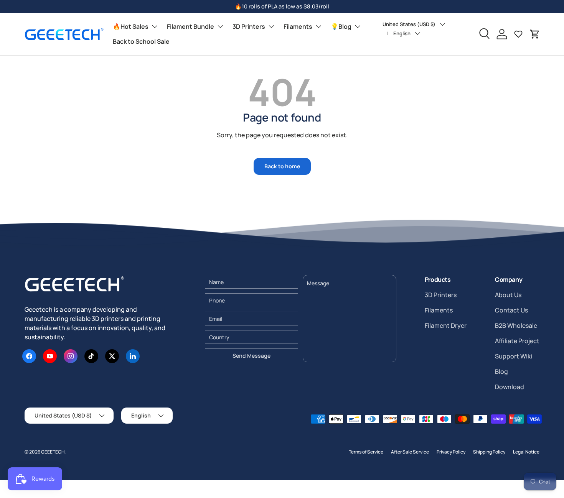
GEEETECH (52, 452)
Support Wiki (513, 356)
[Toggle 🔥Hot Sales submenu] (154, 26)
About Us (508, 295)
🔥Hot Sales (130, 26)
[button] (534, 34)
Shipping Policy (489, 452)
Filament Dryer (446, 325)
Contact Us (511, 310)
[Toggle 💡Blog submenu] (357, 26)
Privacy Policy (451, 452)
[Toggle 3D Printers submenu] (271, 26)
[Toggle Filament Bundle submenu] (220, 26)
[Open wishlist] (518, 34)
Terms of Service (366, 452)
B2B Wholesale (516, 325)
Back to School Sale (141, 41)
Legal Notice (526, 452)
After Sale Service (410, 452)
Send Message (251, 355)
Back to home (282, 166)
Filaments (298, 26)
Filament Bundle (190, 26)
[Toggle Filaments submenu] (318, 26)
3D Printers (249, 26)
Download (509, 387)
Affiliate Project (517, 341)
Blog (501, 371)
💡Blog (341, 26)
